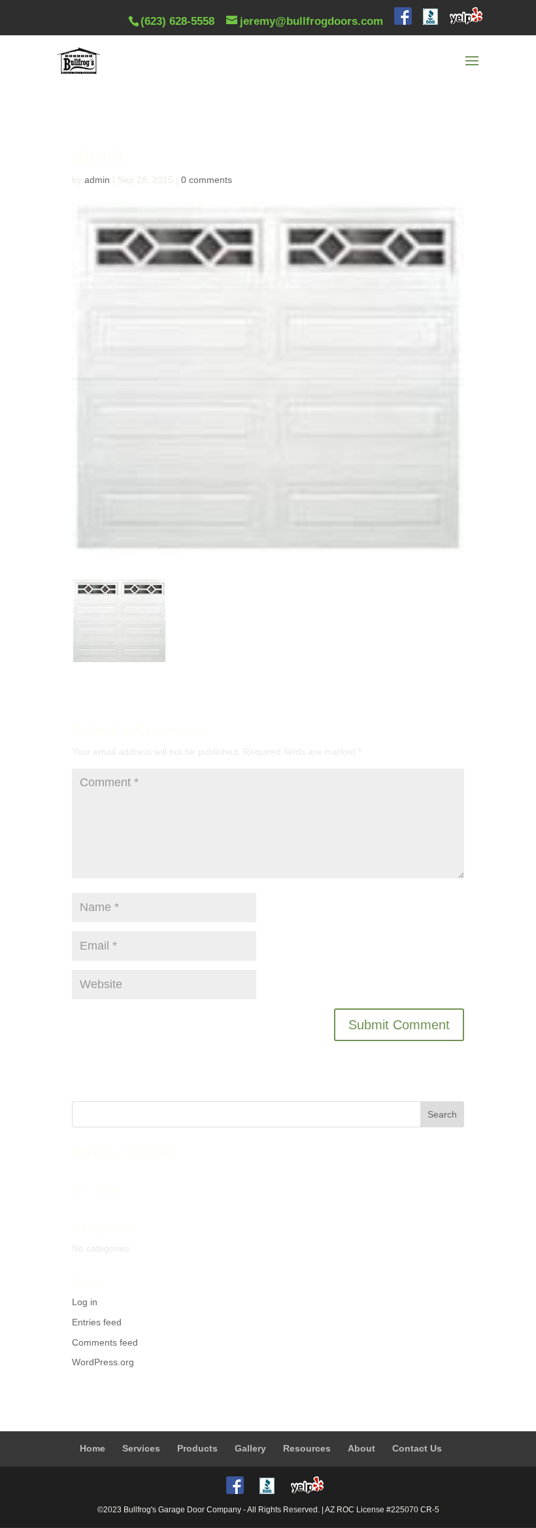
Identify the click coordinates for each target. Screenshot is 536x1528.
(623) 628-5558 (177, 21)
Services (141, 1448)
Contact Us (417, 1448)
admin (97, 179)
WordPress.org (103, 1362)
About (361, 1448)
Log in (84, 1302)
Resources (307, 1448)
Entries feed (97, 1322)
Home (92, 1448)
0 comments (206, 179)
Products (197, 1448)
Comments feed (105, 1342)
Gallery (250, 1448)
